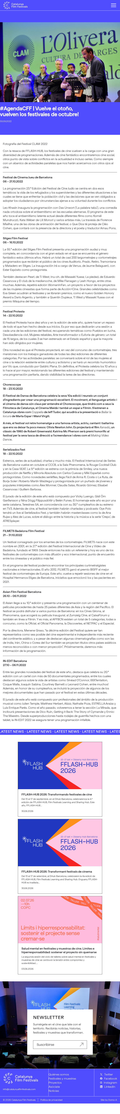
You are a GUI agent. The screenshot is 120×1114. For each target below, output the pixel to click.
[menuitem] (108, 1074)
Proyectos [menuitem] (55, 1082)
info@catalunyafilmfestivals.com (19, 1089)
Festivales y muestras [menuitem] (62, 1078)
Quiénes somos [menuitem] (59, 1074)
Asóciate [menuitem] (54, 1086)
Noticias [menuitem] (54, 1091)
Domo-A (112, 1100)
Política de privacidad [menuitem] (51, 1100)
